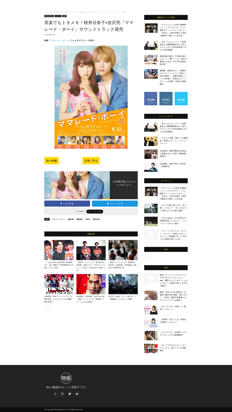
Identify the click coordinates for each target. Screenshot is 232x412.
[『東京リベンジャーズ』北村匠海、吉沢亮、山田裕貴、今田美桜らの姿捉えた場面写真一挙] (123, 250)
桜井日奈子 (96, 219)
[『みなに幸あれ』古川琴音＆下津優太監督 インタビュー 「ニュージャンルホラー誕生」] (151, 221)
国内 (64, 16)
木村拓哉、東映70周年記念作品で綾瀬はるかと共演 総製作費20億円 (173, 153)
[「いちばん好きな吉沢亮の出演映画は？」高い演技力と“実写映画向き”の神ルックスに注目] (59, 250)
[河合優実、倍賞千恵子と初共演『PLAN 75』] (151, 167)
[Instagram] (62, 394)
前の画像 (51, 160)
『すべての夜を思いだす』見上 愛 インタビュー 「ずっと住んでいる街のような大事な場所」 (173, 208)
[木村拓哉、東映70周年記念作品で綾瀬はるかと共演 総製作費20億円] (151, 154)
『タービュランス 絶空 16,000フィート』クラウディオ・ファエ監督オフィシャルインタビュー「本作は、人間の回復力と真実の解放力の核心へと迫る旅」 (173, 30)
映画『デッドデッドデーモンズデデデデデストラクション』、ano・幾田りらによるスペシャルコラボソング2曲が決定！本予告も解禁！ (174, 280)
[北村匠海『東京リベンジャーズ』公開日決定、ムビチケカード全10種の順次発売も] (59, 284)
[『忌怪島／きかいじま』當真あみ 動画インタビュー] (151, 322)
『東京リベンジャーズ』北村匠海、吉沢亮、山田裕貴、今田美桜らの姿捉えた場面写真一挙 (122, 265)
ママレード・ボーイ (59, 40)
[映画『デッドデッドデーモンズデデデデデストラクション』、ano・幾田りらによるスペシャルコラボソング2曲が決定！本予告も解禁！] (151, 278)
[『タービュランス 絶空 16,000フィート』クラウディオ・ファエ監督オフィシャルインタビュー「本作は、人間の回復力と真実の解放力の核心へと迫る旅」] (151, 28)
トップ (46, 12)
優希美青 (79, 219)
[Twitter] (69, 394)
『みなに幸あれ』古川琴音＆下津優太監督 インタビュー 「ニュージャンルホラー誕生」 (173, 220)
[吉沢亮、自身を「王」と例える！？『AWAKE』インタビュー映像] (123, 284)
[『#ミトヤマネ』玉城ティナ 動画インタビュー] (151, 309)
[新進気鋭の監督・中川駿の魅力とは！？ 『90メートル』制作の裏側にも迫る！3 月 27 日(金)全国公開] (151, 59)
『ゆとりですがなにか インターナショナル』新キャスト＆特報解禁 (173, 348)
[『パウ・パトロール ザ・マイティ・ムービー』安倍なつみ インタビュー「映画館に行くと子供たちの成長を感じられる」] (151, 234)
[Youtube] (77, 394)
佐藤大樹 (71, 219)
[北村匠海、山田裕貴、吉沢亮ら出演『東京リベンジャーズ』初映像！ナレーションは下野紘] (91, 284)
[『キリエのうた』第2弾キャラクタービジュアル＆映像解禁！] (151, 335)
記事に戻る (91, 160)
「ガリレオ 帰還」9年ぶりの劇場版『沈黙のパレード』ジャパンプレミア (174, 140)
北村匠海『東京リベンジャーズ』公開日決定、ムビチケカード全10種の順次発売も (58, 299)
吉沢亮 (87, 219)
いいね (151, 93)
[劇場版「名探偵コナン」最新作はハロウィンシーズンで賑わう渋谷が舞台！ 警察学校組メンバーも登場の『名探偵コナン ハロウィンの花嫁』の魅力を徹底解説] (151, 74)
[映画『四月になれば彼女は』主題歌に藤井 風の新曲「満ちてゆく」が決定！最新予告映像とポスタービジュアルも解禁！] (151, 295)
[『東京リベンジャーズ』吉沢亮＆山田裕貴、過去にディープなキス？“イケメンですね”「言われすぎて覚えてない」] (91, 250)
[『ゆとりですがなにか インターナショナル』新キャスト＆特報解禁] (151, 348)
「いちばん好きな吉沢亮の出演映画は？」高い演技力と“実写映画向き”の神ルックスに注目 (59, 265)
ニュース (58, 16)
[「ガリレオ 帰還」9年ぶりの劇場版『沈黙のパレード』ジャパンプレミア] (151, 141)
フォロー (166, 93)
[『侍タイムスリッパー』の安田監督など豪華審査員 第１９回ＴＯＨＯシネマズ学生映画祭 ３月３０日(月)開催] (151, 45)
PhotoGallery (57, 12)
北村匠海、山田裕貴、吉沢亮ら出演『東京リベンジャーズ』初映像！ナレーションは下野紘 (90, 299)
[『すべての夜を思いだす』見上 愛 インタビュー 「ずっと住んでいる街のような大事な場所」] (151, 208)
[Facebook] (55, 394)
